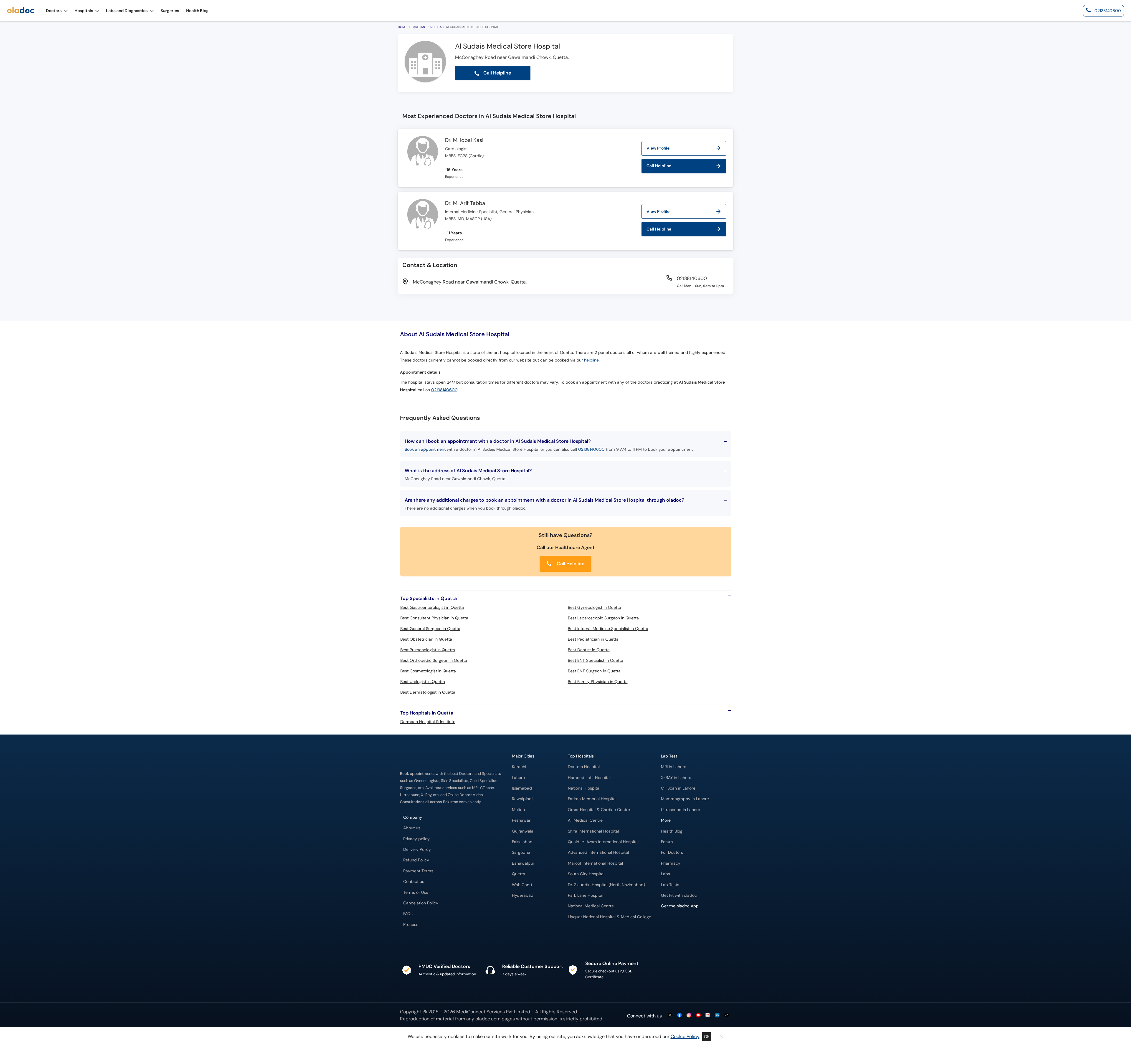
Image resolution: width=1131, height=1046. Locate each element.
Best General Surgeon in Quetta (430, 628)
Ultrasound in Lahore (680, 809)
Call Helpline (569, 564)
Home (402, 27)
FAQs (408, 913)
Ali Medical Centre (585, 820)
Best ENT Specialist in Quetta (595, 660)
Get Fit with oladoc (679, 895)
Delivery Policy (417, 849)
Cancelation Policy (420, 903)
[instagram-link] (689, 1015)
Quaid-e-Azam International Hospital (603, 841)
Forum (667, 841)
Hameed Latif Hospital (589, 777)
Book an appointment (425, 449)
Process (410, 924)
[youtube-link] (698, 1015)
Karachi (519, 766)
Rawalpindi (522, 798)
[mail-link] (707, 1015)
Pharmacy (670, 863)
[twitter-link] (670, 1015)
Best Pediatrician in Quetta (593, 639)
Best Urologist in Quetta (422, 681)
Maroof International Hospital (595, 863)
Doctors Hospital (584, 766)
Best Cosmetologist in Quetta (428, 671)
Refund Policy (416, 860)
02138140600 (444, 389)
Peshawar (521, 820)
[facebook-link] (679, 1015)
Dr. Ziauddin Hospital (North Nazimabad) (606, 884)
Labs (665, 873)
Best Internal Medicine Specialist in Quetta (608, 628)
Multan (518, 809)
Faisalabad (522, 841)
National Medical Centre (591, 906)
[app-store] (687, 923)
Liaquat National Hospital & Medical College (609, 916)
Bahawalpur (523, 863)
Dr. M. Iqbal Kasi (464, 140)
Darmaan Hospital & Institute (427, 721)
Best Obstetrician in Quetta (426, 639)
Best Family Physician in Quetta (598, 681)
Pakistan (418, 27)
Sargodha (521, 852)
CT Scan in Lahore (678, 788)
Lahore (518, 777)
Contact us (413, 881)
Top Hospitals (581, 756)
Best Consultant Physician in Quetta (434, 618)
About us (411, 827)
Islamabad (522, 788)
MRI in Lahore (673, 766)
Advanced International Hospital (598, 852)
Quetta (436, 27)
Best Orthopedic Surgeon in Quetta (433, 660)
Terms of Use (415, 892)
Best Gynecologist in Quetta (594, 607)
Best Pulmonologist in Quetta (427, 649)
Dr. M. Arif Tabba (465, 203)
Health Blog (671, 831)
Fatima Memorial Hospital (592, 798)
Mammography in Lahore (685, 798)
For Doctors (672, 852)
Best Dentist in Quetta (589, 649)
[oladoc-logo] (20, 11)
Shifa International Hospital (593, 831)
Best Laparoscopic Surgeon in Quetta (603, 618)
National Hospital (584, 788)
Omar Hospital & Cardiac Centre (599, 809)
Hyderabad (522, 895)
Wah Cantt (522, 884)
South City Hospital (586, 873)
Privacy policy (416, 838)
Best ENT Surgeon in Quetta (594, 671)
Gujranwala (522, 831)
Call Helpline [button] (496, 73)
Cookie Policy (685, 1036)
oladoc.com (487, 1019)
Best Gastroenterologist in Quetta (432, 607)
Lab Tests (670, 884)
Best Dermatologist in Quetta (427, 692)
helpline (591, 360)
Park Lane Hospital (585, 895)
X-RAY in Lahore (676, 777)
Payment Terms (418, 870)
